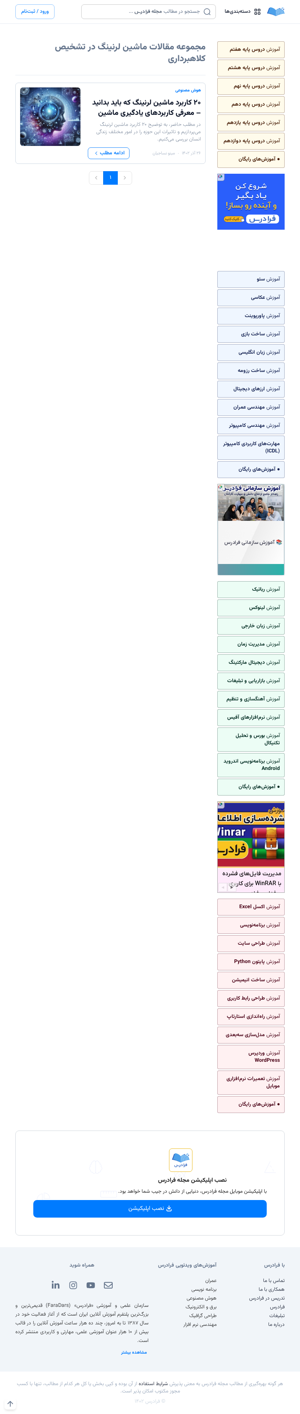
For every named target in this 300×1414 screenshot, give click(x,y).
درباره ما (276, 1325)
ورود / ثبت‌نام (35, 12)
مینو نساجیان (164, 153)
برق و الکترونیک (201, 1307)
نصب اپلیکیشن (146, 1208)
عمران (211, 1281)
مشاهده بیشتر (134, 1352)
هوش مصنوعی (188, 90)
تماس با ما (274, 1281)
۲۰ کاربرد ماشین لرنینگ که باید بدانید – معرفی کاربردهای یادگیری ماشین (146, 108)
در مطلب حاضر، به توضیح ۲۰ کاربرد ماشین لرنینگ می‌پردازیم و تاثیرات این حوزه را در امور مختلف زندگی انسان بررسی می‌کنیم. (148, 132)
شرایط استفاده (153, 1384)
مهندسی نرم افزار (200, 1325)
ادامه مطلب (112, 153)
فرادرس (277, 1307)
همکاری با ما (272, 1290)
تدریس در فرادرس (267, 1298)
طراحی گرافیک (203, 1316)
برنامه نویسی (204, 1290)
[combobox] (144, 12)
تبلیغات (277, 1316)
